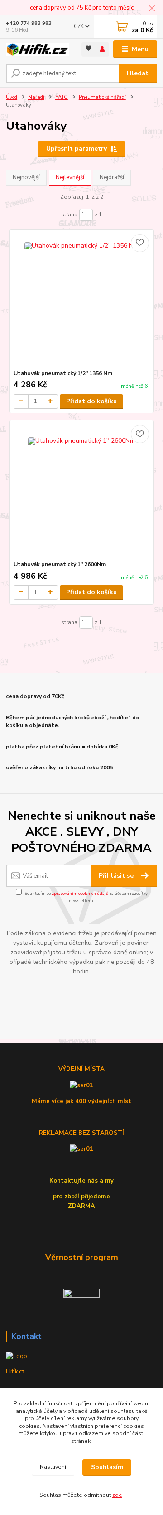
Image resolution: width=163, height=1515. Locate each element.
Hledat (138, 73)
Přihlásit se (117, 875)
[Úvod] (37, 49)
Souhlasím (107, 1467)
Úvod (11, 97)
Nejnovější (26, 177)
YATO (61, 97)
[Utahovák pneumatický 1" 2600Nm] (82, 491)
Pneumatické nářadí (102, 97)
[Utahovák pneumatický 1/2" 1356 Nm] (82, 300)
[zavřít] (151, 9)
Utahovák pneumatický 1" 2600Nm (60, 564)
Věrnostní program (81, 1257)
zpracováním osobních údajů (80, 893)
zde (117, 1495)
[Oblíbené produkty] (89, 48)
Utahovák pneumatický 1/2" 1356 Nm (63, 373)
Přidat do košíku (91, 401)
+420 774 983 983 (29, 23)
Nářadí (36, 97)
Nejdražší (112, 177)
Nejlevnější (70, 177)
